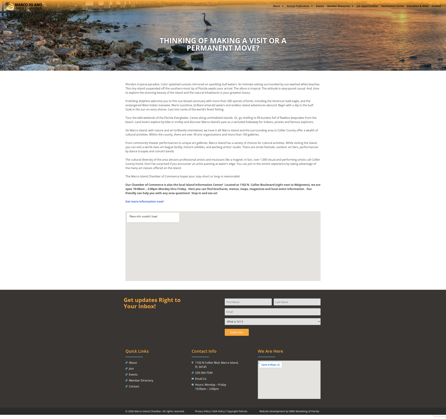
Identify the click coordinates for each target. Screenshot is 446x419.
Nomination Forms (392, 6)
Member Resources (338, 6)
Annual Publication (298, 6)
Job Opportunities (367, 6)
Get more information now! (144, 201)
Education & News (418, 6)
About (276, 6)
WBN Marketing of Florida (304, 411)
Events (320, 6)
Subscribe (236, 332)
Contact (436, 6)
